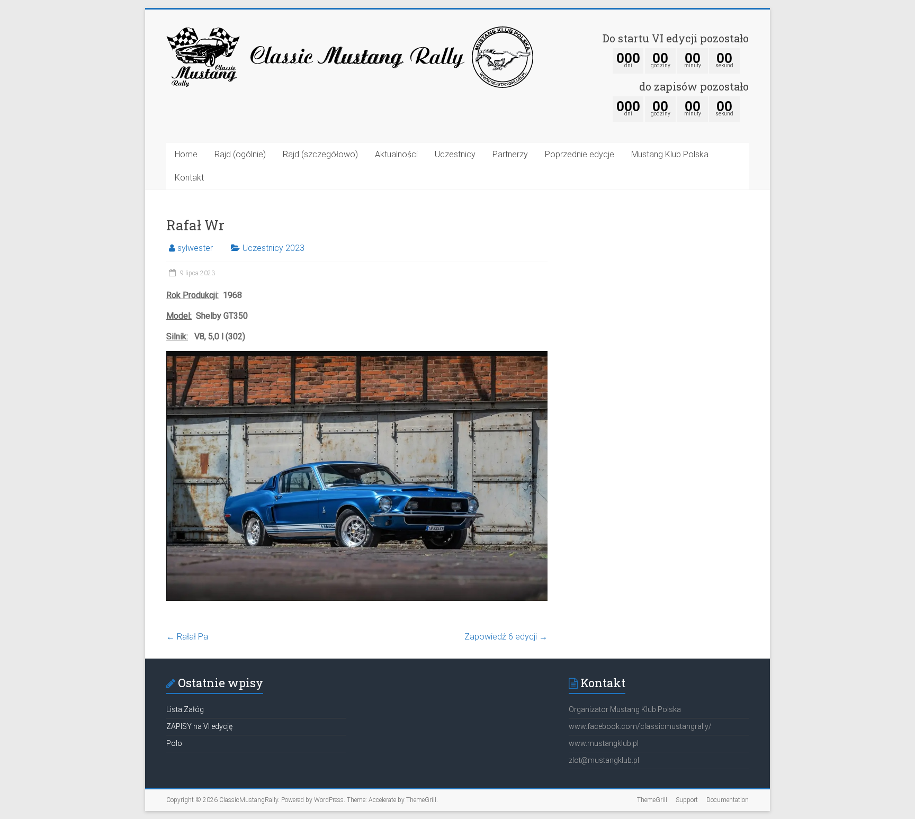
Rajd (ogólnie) (240, 154)
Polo (174, 743)
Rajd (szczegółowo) (320, 154)
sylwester (195, 248)
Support (687, 800)
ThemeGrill (652, 800)
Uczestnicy (455, 154)
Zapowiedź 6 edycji (506, 637)
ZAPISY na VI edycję (199, 726)
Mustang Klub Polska (669, 154)
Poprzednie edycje (579, 154)
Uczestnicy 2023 (273, 248)
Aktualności (396, 154)
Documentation (727, 800)
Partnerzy (510, 154)
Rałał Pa (187, 637)
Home (186, 154)
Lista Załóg (185, 709)
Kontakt (189, 178)
